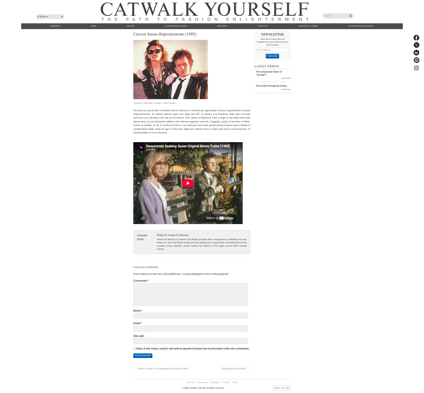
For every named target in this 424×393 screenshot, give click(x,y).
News (94, 26)
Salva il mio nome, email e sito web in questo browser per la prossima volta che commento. (193, 348)
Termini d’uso (202, 382)
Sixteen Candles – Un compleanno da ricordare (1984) (162, 369)
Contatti (226, 382)
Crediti (234, 382)
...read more (285, 78)
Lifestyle (262, 26)
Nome (137, 310)
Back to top (282, 388)
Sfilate (130, 26)
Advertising (215, 382)
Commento (141, 280)
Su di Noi (190, 382)
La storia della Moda (175, 26)
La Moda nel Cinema (308, 26)
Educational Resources (361, 26)
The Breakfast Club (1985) (235, 369)
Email (137, 323)
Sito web (138, 336)
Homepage (55, 26)
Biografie (222, 26)
